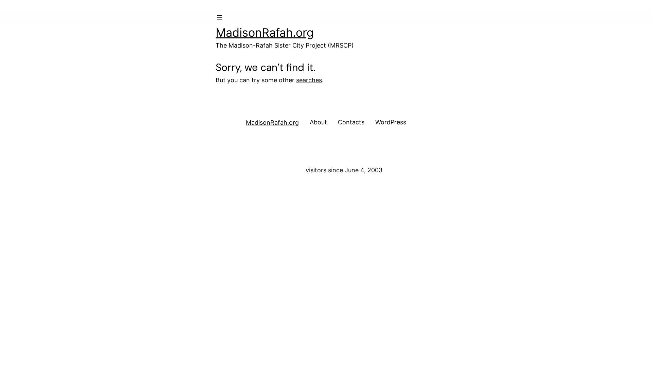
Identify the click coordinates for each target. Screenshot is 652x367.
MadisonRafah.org (265, 32)
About (318, 122)
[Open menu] (220, 18)
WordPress (390, 122)
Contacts (351, 122)
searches (309, 80)
